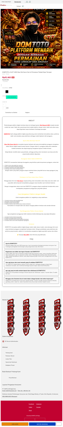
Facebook (31, 404)
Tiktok (30, 410)
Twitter (30, 407)
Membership (17, 1)
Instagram (39, 404)
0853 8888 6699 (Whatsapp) (9, 396)
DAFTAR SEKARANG (42, 424)
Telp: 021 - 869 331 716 (24, 390)
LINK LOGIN (15, 424)
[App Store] (29, 420)
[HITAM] (7, 91)
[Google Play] (40, 420)
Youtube (38, 407)
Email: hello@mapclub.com (9, 390)
